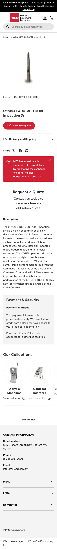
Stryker (6, 97)
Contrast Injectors (39, 391)
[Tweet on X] (14, 151)
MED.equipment (17, 530)
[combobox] (28, 26)
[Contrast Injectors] (40, 373)
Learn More (29, 9)
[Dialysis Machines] (14, 373)
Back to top (28, 419)
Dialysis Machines (14, 391)
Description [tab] (10, 219)
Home (5, 37)
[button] (51, 18)
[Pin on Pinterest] (26, 151)
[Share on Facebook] (20, 151)
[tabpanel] (28, 257)
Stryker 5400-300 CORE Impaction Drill (29, 37)
